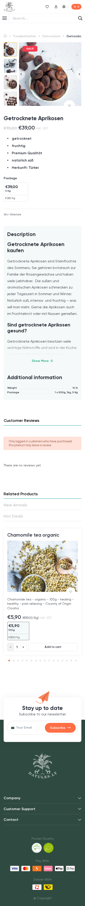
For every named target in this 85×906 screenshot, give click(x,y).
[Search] (80, 18)
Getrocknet (51, 36)
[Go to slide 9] (45, 660)
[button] (10, 49)
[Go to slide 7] (36, 660)
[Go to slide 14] (67, 660)
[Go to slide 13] (62, 660)
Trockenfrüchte (24, 36)
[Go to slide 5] (27, 660)
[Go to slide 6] (31, 660)
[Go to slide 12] (58, 660)
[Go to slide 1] (9, 660)
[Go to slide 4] (22, 660)
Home (5, 36)
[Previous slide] (22, 74)
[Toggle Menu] (4, 18)
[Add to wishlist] (69, 106)
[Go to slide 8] (40, 660)
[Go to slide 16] (76, 660)
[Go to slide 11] (53, 660)
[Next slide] (78, 74)
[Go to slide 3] (18, 660)
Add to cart (53, 647)
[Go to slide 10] (49, 660)
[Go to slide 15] (71, 660)
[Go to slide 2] (14, 660)
